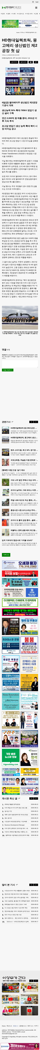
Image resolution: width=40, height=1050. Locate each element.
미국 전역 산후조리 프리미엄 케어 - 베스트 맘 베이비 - (17, 828)
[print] (31, 62)
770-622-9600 (16, 1032)
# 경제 (8, 13)
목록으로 (6, 555)
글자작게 (14, 62)
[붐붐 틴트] (29, 645)
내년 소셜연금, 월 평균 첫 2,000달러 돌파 (17, 901)
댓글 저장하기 (7, 370)
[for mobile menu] (36, 7)
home (17, 32)
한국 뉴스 (30, 1026)
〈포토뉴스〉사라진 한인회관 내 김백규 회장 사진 (18, 921)
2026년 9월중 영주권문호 (12, 804)
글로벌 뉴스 (23, 1026)
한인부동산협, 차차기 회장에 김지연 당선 (17, 911)
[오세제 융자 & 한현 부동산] (20, 569)
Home (4, 1026)
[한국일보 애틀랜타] (11, 8)
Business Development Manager (15, 825)
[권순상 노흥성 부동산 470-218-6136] (20, 71)
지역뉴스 (22, 32)
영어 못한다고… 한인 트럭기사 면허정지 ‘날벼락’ (17, 918)
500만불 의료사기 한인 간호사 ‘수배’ (16, 904)
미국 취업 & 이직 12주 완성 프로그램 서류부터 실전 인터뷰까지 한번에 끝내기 (17, 808)
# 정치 (3, 13)
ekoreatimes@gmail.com (9, 1033)
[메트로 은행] (29, 663)
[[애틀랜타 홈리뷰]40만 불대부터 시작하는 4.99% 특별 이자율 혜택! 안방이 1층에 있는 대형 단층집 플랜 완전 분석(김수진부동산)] (10, 1010)
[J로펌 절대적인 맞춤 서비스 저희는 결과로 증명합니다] (11, 720)
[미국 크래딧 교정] (20, 91)
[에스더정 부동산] (29, 720)
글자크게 (23, 62)
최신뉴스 (9, 1026)
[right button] (36, 422)
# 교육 (36, 13)
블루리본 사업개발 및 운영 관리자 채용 (17, 835)
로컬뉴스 (15, 1026)
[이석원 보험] (20, 576)
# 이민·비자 (29, 13)
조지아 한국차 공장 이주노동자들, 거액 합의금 (17, 897)
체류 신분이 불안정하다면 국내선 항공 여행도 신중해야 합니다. (17, 814)
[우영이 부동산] (20, 586)
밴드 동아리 (8, 818)
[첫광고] (20, 24)
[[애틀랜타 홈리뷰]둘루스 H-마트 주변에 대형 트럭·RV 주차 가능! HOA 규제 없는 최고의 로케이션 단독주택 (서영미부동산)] (29, 987)
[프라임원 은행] (11, 645)
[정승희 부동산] (29, 738)
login (37, 2)
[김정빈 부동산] (30, 781)
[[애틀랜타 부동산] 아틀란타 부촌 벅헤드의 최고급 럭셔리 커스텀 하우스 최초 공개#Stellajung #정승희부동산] (29, 999)
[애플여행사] (30, 772)
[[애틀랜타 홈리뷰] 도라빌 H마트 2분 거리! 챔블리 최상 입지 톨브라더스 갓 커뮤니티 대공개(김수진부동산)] (10, 999)
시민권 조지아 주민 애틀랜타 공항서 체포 (17, 890)
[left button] (31, 422)
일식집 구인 (8, 811)
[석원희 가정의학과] (11, 772)
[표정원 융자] (20, 81)
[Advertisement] (20, 396)
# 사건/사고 (20, 13)
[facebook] (36, 62)
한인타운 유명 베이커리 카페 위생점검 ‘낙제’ (17, 894)
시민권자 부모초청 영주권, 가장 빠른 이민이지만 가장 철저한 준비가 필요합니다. (17, 821)
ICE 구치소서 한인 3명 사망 (13, 914)
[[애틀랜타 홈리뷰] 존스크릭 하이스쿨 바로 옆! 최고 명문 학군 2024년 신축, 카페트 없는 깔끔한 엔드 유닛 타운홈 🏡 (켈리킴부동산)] (29, 1010)
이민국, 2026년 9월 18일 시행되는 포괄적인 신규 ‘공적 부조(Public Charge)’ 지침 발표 (17, 832)
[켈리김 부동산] (29, 626)
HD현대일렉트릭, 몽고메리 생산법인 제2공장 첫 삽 (31, 32)
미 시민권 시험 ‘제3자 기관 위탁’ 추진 (16, 908)
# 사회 (14, 13)
